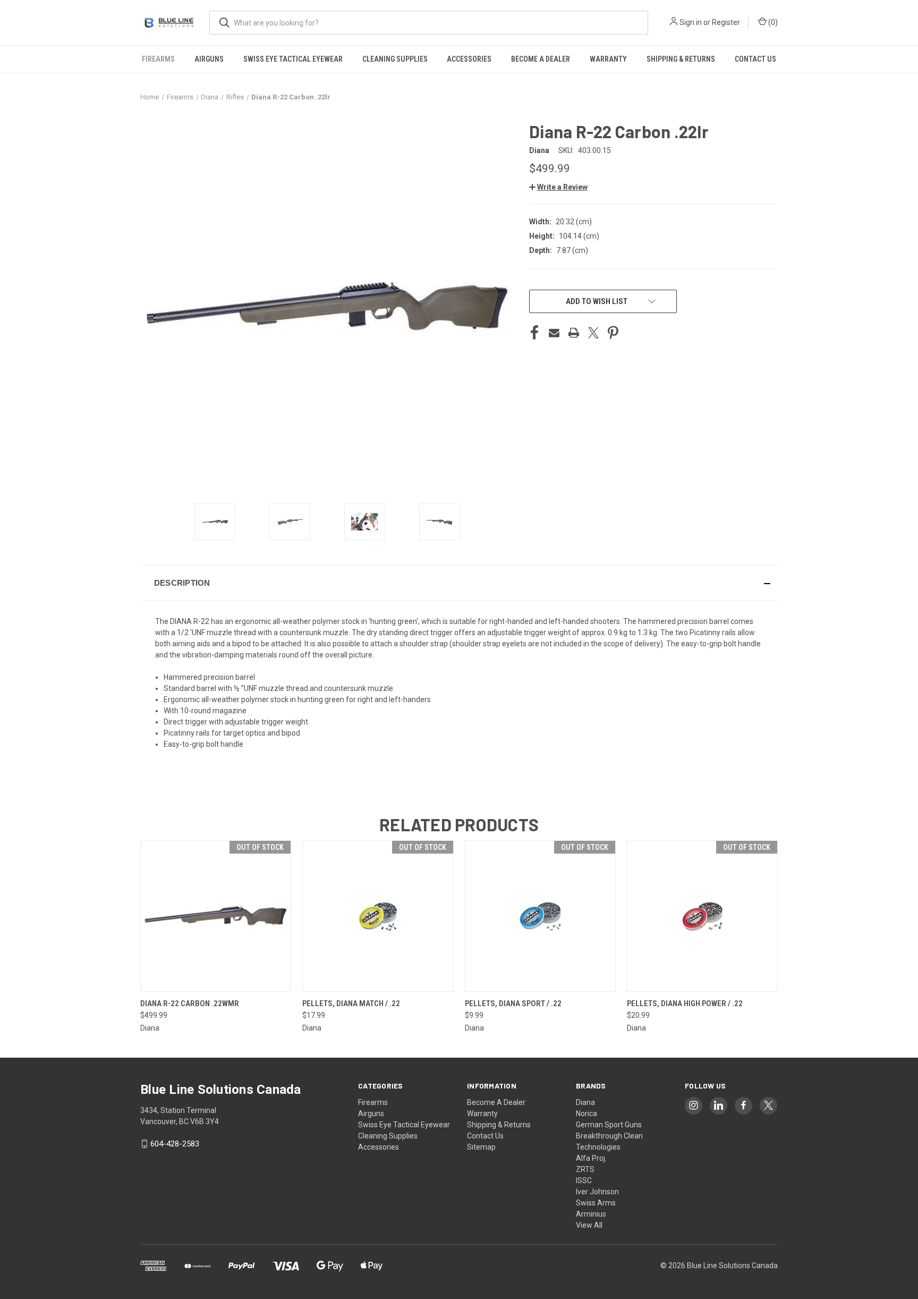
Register (726, 22)
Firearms (158, 59)
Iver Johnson (597, 1191)
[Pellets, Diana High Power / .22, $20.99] (702, 916)
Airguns (209, 59)
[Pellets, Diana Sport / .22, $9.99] (540, 916)
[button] (558, 187)
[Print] (573, 332)
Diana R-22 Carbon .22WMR (189, 1003)
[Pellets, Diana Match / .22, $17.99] (377, 916)
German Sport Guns (609, 1124)
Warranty (608, 59)
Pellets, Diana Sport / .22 (513, 1003)
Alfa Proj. (591, 1158)
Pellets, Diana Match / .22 (351, 1003)
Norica (586, 1113)
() (772, 22)
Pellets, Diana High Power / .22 (685, 1003)
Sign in (690, 22)
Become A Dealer (540, 59)
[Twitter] (593, 332)
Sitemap (481, 1147)
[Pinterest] (613, 332)
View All (589, 1225)
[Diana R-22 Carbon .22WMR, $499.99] (215, 916)
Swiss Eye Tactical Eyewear (293, 59)
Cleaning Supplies (395, 59)
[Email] (554, 332)
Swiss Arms (596, 1203)
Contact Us (755, 59)
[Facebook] (534, 332)
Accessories (469, 59)
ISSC (584, 1180)
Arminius (591, 1214)
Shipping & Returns (681, 59)
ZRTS (585, 1169)
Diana (585, 1102)
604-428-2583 (174, 1144)
